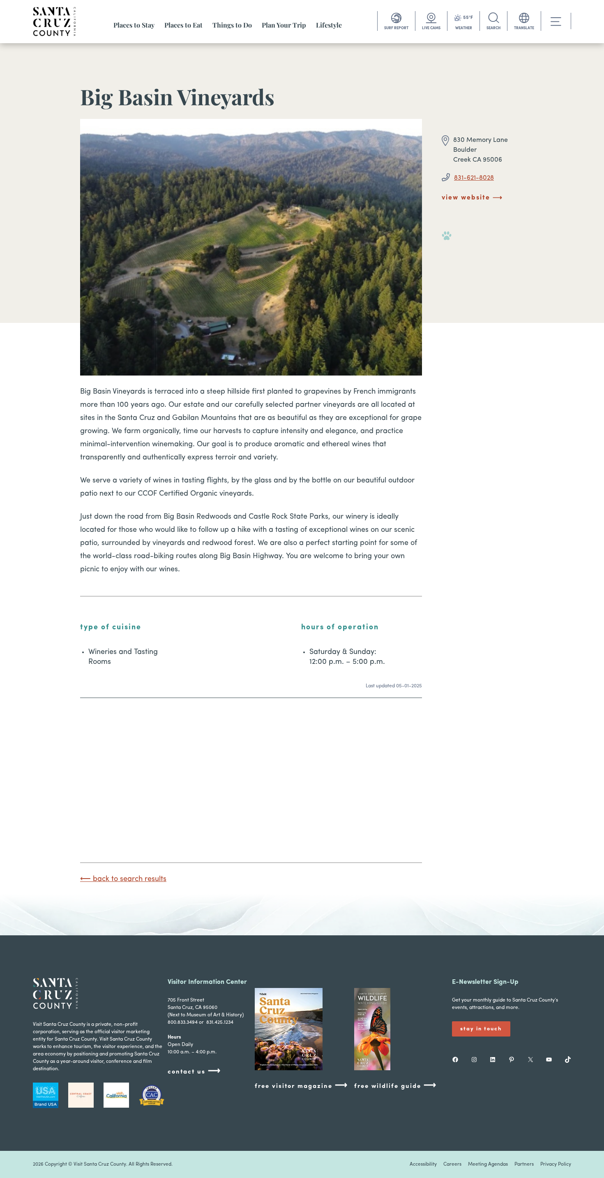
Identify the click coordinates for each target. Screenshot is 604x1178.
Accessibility (423, 1164)
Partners (524, 1164)
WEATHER (463, 28)
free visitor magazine (301, 1085)
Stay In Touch (481, 1029)
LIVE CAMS (431, 28)
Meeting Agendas (488, 1164)
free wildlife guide (395, 1085)
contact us (194, 1071)
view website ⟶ (472, 198)
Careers (452, 1164)
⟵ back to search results (123, 879)
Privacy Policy (555, 1164)
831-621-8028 (474, 178)
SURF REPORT (396, 28)
